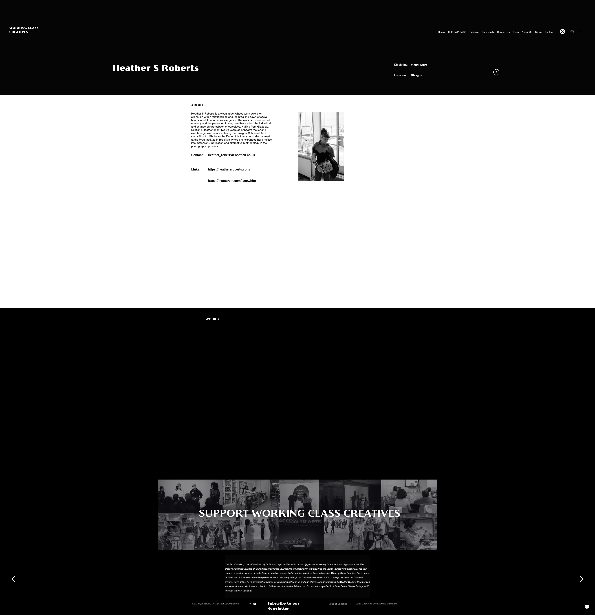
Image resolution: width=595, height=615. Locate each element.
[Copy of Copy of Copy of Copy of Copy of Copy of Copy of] (299, 614)
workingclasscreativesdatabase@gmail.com (216, 605)
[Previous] (22, 579)
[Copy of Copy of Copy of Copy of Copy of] (292, 614)
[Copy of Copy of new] (309, 614)
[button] (572, 31)
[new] (302, 614)
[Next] (573, 579)
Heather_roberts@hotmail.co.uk (231, 155)
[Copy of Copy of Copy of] (286, 614)
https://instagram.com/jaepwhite (232, 181)
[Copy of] (279, 614)
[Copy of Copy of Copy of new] (312, 614)
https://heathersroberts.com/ (229, 169)
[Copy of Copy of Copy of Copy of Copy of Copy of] (296, 614)
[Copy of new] (305, 614)
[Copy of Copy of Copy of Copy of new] (315, 614)
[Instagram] (563, 31)
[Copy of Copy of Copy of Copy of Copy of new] (319, 614)
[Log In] (578, 31)
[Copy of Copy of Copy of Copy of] (289, 614)
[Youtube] (256, 604)
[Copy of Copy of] (282, 614)
